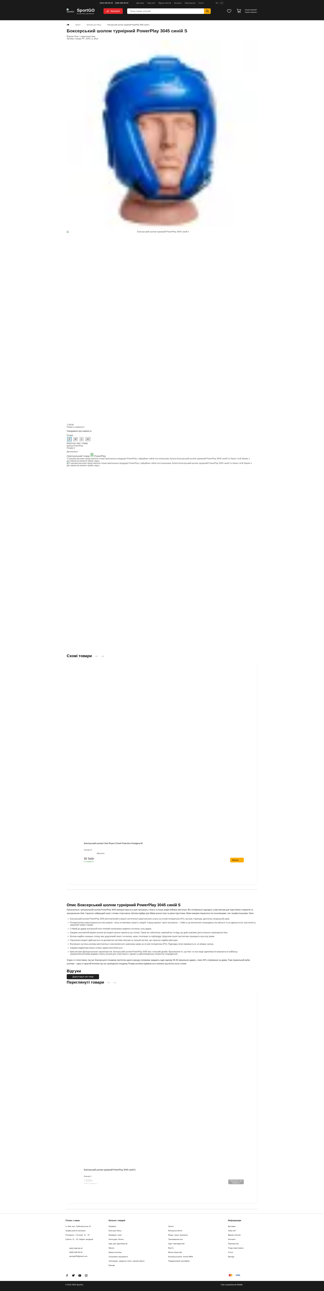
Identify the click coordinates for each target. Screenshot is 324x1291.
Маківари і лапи (115, 1235)
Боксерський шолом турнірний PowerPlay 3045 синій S (110, 1170)
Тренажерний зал (175, 1239)
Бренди (112, 1265)
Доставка (140, 3)
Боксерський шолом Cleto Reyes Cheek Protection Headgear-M (113, 843)
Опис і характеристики (84, 36)
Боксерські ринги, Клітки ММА (180, 1257)
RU (217, 3)
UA (221, 3)
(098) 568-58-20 (121, 3)
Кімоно (111, 1248)
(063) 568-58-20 (106, 3)
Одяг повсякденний (176, 1244)
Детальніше (72, 452)
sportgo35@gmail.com (78, 1256)
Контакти (178, 3)
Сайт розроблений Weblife (232, 1285)
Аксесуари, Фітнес (116, 1239)
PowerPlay (78, 446)
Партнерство (190, 3)
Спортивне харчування (118, 1257)
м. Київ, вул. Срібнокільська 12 (78, 1226)
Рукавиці (112, 1226)
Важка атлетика (115, 1252)
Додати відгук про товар (82, 977)
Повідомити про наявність (79, 431)
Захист (171, 1226)
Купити (235, 860)
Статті (201, 3)
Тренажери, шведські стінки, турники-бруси (126, 1261)
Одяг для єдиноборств (118, 1244)
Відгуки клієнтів (164, 3)
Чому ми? (151, 3)
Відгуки (70, 36)
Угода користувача (235, 1248)
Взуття (171, 1248)
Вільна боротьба (175, 1252)
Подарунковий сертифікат (179, 1261)
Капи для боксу (115, 1231)
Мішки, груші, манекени (178, 1235)
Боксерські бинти (175, 1231)
